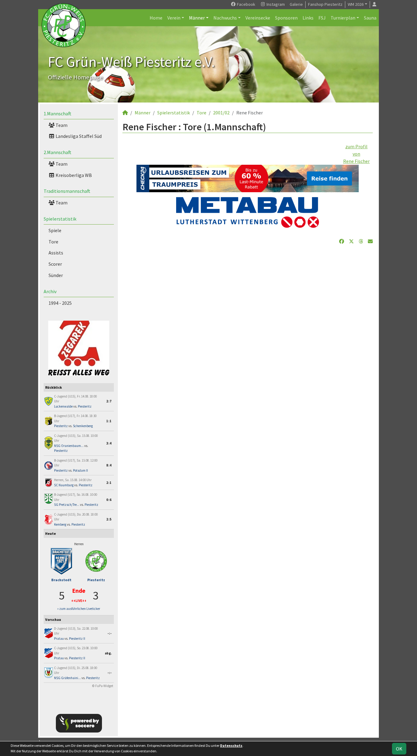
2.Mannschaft (57, 152)
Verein (173, 18)
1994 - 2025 (60, 303)
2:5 (109, 519)
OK (399, 749)
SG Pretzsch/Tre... (66, 504)
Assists (56, 253)
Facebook (245, 4)
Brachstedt (61, 580)
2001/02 (221, 113)
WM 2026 (356, 4)
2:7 (109, 401)
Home (156, 18)
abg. (108, 653)
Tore (53, 242)
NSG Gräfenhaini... (67, 678)
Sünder (56, 275)
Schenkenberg (83, 426)
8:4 (109, 465)
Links (308, 18)
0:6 (109, 500)
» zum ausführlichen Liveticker (78, 609)
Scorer (55, 264)
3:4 (109, 443)
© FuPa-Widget (102, 686)
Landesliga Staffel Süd (78, 136)
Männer (197, 18)
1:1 (109, 421)
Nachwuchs (225, 18)
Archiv (50, 291)
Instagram (275, 4)
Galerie (296, 4)
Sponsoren (286, 18)
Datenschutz (231, 745)
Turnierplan (343, 18)
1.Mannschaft (57, 113)
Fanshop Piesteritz (325, 4)
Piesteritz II (77, 638)
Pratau (59, 638)
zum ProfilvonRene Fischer (356, 153)
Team (61, 125)
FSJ (322, 18)
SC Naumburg (64, 485)
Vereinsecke (257, 18)
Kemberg (60, 524)
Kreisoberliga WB (73, 175)
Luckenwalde (63, 406)
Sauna (370, 18)
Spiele (55, 230)
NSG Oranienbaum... (69, 446)
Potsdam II (80, 470)
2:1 (109, 483)
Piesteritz (85, 406)
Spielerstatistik (60, 219)
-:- (109, 633)
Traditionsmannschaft (67, 191)
